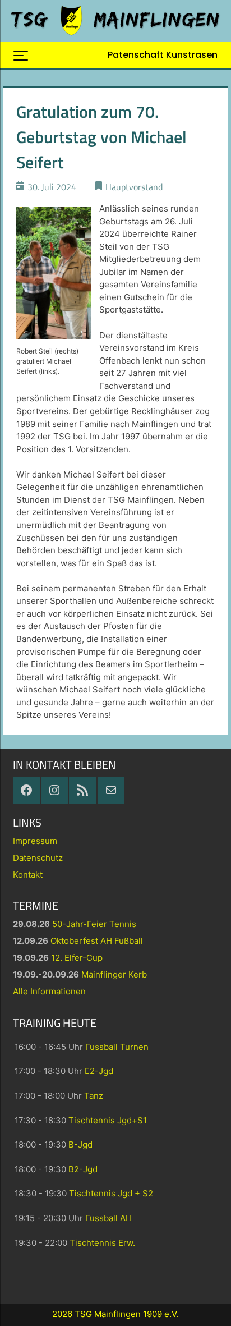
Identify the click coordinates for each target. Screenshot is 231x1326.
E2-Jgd (99, 1071)
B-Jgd (80, 1144)
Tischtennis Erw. (102, 1242)
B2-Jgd (83, 1169)
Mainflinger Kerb (114, 974)
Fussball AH (108, 1218)
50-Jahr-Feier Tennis (94, 924)
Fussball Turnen (117, 1046)
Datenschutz (38, 857)
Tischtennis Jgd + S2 (111, 1193)
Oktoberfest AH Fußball (96, 940)
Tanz (93, 1095)
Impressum (35, 841)
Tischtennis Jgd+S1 (107, 1120)
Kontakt (28, 874)
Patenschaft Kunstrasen (163, 54)
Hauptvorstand (134, 187)
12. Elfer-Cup (77, 957)
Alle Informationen (49, 991)
